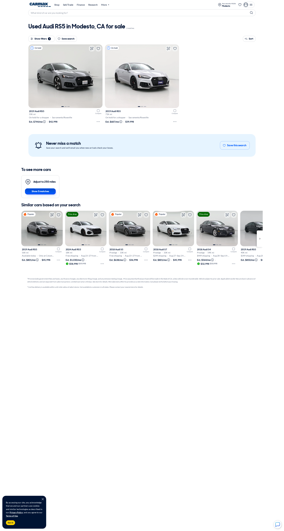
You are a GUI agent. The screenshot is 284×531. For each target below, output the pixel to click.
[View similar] (92, 49)
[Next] (98, 76)
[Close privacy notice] (43, 499)
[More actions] (98, 121)
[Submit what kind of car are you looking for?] (251, 12)
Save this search (236, 145)
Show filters (42, 38)
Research (93, 5)
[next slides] (260, 239)
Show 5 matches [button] (40, 191)
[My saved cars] (240, 5)
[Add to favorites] (98, 49)
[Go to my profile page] (248, 5)
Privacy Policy (16, 512)
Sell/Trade (68, 5)
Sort (251, 38)
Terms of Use (12, 516)
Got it (10, 522)
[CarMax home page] (40, 5)
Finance (81, 5)
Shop (56, 5)
